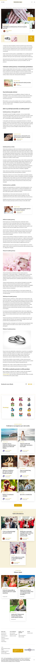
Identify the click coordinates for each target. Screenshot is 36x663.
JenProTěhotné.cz (4, 635)
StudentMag (28, 660)
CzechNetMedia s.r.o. (9, 658)
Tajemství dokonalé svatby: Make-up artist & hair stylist (26, 445)
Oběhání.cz (3, 637)
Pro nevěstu (22, 441)
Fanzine (24, 660)
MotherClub (3, 660)
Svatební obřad (5, 492)
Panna (21, 406)
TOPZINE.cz (3, 640)
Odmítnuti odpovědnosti (5, 653)
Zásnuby (21, 529)
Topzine (21, 660)
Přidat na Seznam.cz (22, 635)
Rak (12, 406)
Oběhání (7, 660)
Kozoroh (29, 401)
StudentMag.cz (3, 641)
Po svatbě (13, 555)
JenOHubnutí (17, 661)
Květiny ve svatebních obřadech (8, 495)
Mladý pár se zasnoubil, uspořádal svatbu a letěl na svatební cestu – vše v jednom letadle (26, 533)
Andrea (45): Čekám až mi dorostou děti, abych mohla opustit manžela (17, 616)
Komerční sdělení (8, 450)
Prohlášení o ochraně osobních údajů (5, 652)
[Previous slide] (3, 39)
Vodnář (21, 411)
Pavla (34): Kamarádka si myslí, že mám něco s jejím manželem (9, 592)
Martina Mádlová (9, 30)
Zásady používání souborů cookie (5, 649)
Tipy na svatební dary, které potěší (25, 471)
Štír (12, 411)
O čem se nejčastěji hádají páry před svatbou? (9, 532)
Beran (21, 401)
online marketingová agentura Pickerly (12, 659)
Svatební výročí (30, 633)
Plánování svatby (9, 7)
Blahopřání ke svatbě (13, 634)
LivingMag (10, 661)
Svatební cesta (5, 441)
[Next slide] (26, 39)
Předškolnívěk (17, 660)
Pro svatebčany (5, 468)
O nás (2, 647)
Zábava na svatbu (13, 635)
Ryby (29, 406)
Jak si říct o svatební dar (26, 494)
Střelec (29, 411)
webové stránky (6, 374)
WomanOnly (27, 659)
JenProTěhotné (11, 660)
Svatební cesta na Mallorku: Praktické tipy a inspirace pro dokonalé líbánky (9, 446)
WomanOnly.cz (3, 633)
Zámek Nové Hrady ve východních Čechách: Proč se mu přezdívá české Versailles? (26, 592)
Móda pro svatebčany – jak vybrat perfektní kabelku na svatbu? (8, 472)
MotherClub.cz (3, 634)
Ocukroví (13, 661)
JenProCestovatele (4, 661)
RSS (19, 634)
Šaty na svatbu (12, 633)
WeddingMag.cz (4, 7)
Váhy (12, 401)
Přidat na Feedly (21, 636)
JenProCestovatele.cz (5, 638)
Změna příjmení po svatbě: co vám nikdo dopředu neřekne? (17, 559)
